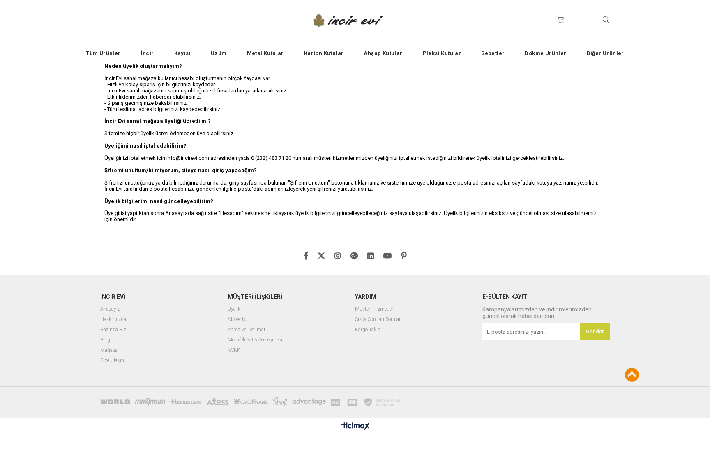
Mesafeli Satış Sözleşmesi (255, 340)
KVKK (234, 350)
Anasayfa (110, 309)
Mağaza (109, 350)
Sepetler (493, 53)
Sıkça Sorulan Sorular (378, 319)
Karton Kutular (324, 53)
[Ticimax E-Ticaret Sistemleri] (355, 426)
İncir (147, 53)
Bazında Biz (113, 329)
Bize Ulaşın (112, 360)
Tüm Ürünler (103, 53)
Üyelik (234, 309)
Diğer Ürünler (605, 53)
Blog (105, 340)
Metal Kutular (265, 53)
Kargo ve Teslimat (246, 329)
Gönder (595, 331)
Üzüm (219, 53)
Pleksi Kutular (442, 53)
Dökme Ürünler (545, 53)
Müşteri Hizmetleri (374, 309)
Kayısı (182, 53)
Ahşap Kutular (383, 53)
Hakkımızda (113, 319)
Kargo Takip (367, 329)
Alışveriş (237, 319)
